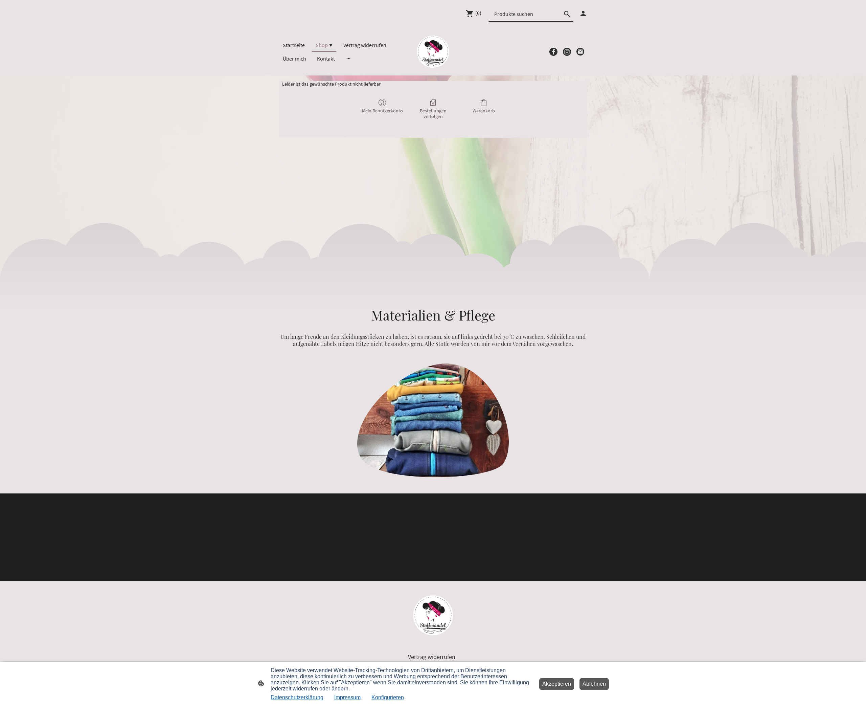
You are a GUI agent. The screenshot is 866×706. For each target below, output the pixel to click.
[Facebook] (553, 52)
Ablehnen (594, 684)
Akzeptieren (556, 684)
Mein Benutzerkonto (382, 111)
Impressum (347, 697)
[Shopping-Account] (583, 13)
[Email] (580, 52)
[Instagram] (567, 52)
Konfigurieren (387, 697)
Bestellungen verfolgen (433, 113)
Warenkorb (484, 111)
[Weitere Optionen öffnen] (348, 58)
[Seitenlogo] (433, 51)
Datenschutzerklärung (297, 697)
